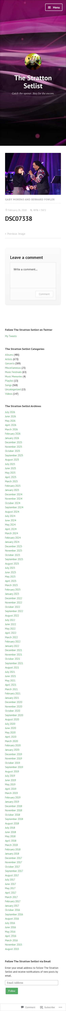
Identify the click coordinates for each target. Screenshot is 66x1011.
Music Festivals (13, 372)
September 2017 (14, 871)
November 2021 (13, 654)
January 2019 (12, 801)
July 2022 (10, 620)
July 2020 (10, 723)
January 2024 (12, 542)
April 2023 (10, 581)
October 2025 (12, 451)
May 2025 (10, 472)
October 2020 (12, 710)
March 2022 (11, 637)
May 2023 (10, 576)
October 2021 (12, 658)
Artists (8, 359)
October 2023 (12, 555)
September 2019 (14, 767)
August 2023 (12, 563)
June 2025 (10, 468)
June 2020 (10, 728)
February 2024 (12, 537)
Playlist (9, 380)
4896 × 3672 (39, 210)
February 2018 (12, 849)
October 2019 (12, 762)
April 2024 (10, 529)
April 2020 (10, 736)
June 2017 (10, 884)
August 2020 (12, 719)
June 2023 (10, 572)
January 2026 (12, 438)
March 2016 (11, 940)
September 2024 (14, 507)
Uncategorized (13, 389)
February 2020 (12, 745)
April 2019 (10, 788)
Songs (8, 385)
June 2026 (10, 416)
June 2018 (10, 832)
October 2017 (12, 866)
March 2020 (11, 741)
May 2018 (10, 836)
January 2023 (12, 593)
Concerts (10, 363)
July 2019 (10, 775)
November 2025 (13, 446)
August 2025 (12, 459)
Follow (11, 990)
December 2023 (13, 546)
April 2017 (10, 892)
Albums (9, 354)
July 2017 (10, 879)
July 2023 (10, 567)
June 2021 (10, 676)
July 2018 (10, 827)
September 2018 (14, 819)
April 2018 (10, 840)
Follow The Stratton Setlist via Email (28, 961)
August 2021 (12, 667)
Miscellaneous (13, 367)
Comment (44, 294)
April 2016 (10, 936)
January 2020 (12, 749)
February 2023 (12, 589)
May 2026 (10, 420)
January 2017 (12, 905)
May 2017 (10, 888)
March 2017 (11, 897)
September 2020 (14, 715)
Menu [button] (56, 7)
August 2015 (12, 949)
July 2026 (10, 412)
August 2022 (12, 615)
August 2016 (12, 918)
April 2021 (10, 684)
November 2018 (13, 810)
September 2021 (14, 663)
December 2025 (13, 442)
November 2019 (13, 758)
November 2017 (13, 862)
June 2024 (10, 520)
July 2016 (10, 923)
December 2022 (13, 598)
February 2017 (12, 901)
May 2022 (10, 628)
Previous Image (16, 233)
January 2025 (12, 490)
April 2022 (10, 632)
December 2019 (13, 754)
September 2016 (14, 914)
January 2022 (12, 646)
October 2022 (12, 607)
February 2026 (12, 433)
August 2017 (12, 875)
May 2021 (10, 680)
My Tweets (11, 336)
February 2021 (12, 693)
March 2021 (11, 689)
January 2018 (12, 853)
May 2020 (10, 732)
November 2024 (13, 498)
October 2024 (12, 503)
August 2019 (12, 771)
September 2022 (14, 611)
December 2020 (13, 702)
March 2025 (11, 481)
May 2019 (10, 784)
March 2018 (11, 845)
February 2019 (12, 797)
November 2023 (13, 550)
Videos (8, 393)
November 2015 (13, 944)
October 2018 (12, 814)
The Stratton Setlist (33, 81)
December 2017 (13, 858)
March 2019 (11, 793)
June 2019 (10, 780)
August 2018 (12, 823)
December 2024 (13, 494)
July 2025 (10, 464)
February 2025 (12, 485)
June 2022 (10, 624)
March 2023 (11, 585)
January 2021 (12, 697)
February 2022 (12, 641)
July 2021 (10, 671)
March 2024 (11, 533)
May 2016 (10, 931)
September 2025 (14, 455)
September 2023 (14, 559)
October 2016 (12, 910)
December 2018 (13, 806)
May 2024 (10, 524)
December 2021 (13, 650)
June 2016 (10, 927)
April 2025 (10, 477)
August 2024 (12, 511)
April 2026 (10, 425)
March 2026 (11, 429)
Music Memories (13, 376)
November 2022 (13, 602)
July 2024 (10, 516)
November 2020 (13, 706)
